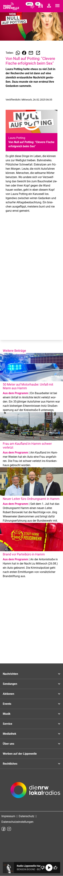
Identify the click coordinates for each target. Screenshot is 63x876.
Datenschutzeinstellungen (17, 821)
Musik (6, 713)
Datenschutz (26, 816)
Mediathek (9, 733)
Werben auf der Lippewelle (20, 753)
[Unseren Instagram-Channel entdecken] (9, 829)
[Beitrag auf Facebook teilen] (24, 53)
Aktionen (8, 693)
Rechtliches (10, 763)
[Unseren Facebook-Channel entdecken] (3, 829)
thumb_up (55, 867)
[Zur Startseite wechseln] (11, 6)
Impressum (8, 816)
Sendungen (10, 683)
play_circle (49, 867)
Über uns (8, 743)
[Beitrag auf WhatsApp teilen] (18, 53)
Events (7, 703)
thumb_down (43, 867)
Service (7, 723)
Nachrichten (10, 674)
